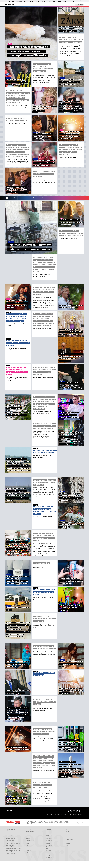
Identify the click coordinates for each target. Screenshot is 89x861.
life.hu (67, 833)
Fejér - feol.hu (9, 841)
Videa (25, 1)
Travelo (43, 1)
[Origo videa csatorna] (77, 811)
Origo (9, 1)
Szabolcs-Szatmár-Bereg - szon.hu (13, 855)
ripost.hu (68, 829)
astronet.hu (48, 832)
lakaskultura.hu (49, 835)
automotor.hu (49, 833)
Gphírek (49, 1)
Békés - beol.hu (9, 835)
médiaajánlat (80, 814)
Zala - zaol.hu (29, 833)
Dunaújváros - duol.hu (10, 840)
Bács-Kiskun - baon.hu (11, 832)
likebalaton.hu (49, 838)
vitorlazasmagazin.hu (50, 846)
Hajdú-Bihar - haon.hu (10, 845)
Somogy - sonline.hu (10, 853)
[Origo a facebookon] (68, 811)
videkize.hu (48, 848)
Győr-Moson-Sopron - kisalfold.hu (13, 843)
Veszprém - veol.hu (30, 831)
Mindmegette (19, 1)
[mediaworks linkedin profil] (81, 822)
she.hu (67, 834)
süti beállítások (69, 814)
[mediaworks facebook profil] (77, 822)
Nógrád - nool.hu (9, 851)
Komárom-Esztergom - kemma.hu (13, 850)
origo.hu (27, 845)
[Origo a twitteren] (71, 811)
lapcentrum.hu (69, 846)
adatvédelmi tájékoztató (51, 814)
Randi (59, 1)
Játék (73, 1)
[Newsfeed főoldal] (9, 811)
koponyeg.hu (69, 843)
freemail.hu (68, 841)
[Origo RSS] (79, 811)
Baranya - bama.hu (10, 833)
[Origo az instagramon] (74, 811)
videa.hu (68, 845)
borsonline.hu (49, 857)
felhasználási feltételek (61, 814)
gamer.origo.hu (49, 836)
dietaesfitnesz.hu (49, 845)
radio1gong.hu (69, 854)
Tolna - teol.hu (9, 856)
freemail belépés (79, 4)
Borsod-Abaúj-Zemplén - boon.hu (13, 836)
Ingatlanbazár (66, 1)
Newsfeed (31, 1)
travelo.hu (48, 843)
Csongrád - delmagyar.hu (11, 838)
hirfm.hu (68, 855)
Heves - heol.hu (9, 846)
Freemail (37, 1)
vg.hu (27, 852)
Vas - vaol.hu (28, 829)
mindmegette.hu (49, 841)
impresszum (75, 814)
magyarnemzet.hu (30, 840)
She (54, 1)
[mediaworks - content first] (13, 822)
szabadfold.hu (29, 841)
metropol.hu (68, 831)
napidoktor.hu (49, 840)
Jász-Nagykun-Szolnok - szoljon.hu (13, 848)
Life (13, 1)
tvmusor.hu (48, 850)
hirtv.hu (27, 843)
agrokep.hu (28, 854)
